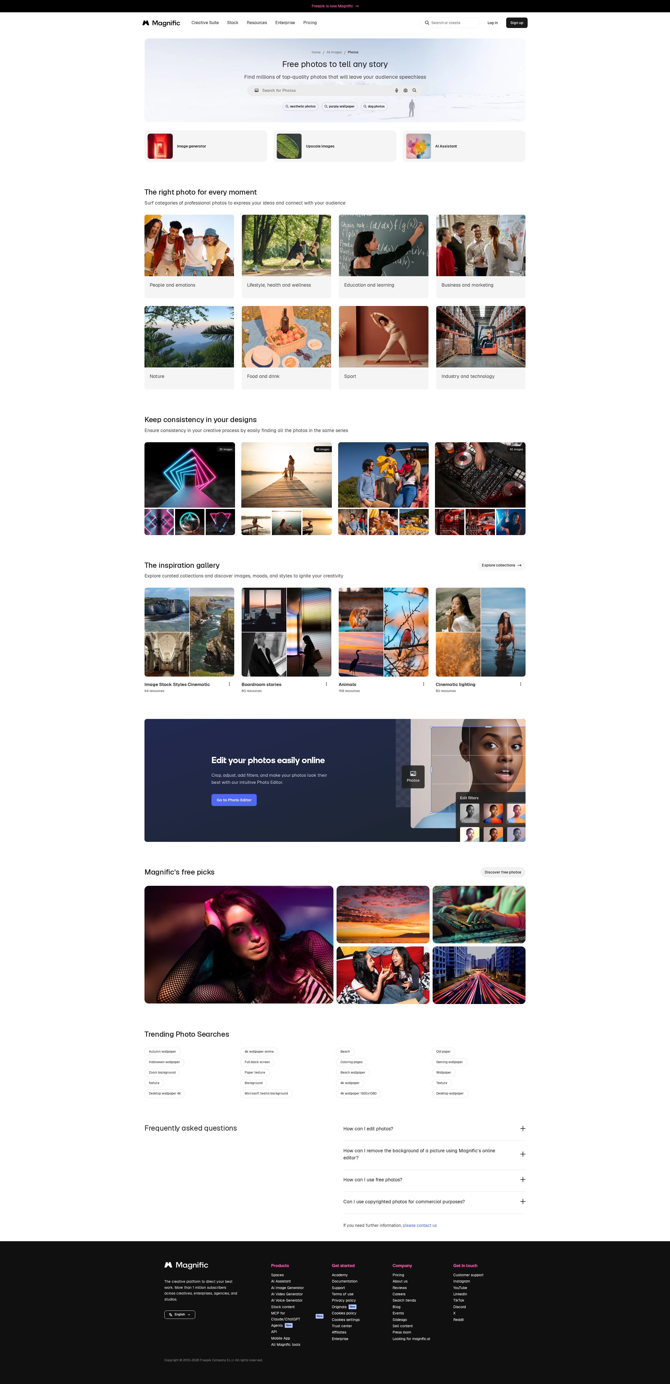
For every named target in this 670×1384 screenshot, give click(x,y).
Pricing (310, 23)
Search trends (404, 1300)
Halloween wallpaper (164, 1062)
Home (316, 52)
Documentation (345, 1281)
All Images (334, 52)
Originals (343, 1306)
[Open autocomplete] (254, 90)
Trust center (342, 1326)
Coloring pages (351, 1062)
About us (400, 1281)
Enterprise (340, 1338)
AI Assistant (281, 1281)
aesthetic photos (303, 106)
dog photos (376, 106)
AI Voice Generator (287, 1300)
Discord (459, 1306)
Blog (396, 1306)
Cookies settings (346, 1319)
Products (280, 1265)
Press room (402, 1332)
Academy (340, 1275)
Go (156, 993)
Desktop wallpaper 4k (165, 1093)
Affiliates (339, 1332)
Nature (154, 1083)
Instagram (461, 1281)
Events (398, 1313)
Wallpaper (443, 1072)
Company (402, 1265)
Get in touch (465, 1265)
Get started (343, 1265)
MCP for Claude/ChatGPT (296, 1316)
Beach (345, 1052)
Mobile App (280, 1338)
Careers (399, 1294)
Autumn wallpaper (162, 1052)
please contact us (420, 1225)
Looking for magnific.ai (411, 1338)
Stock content (283, 1306)
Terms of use (343, 1294)
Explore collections (498, 565)
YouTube (460, 1287)
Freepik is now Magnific (332, 6)
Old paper (443, 1052)
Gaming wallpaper (449, 1062)
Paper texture (255, 1072)
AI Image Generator (287, 1287)
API (274, 1331)
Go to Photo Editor (234, 799)
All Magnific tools (285, 1344)
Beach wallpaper (352, 1072)
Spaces (277, 1275)
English (180, 1314)
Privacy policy (344, 1300)
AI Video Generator (287, 1294)
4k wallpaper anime (259, 1052)
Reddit (458, 1319)
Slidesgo (400, 1319)
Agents (281, 1325)
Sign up (516, 22)
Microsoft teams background (266, 1093)
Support (338, 1287)
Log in (493, 22)
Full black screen (257, 1062)
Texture (441, 1083)
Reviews (400, 1287)
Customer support (468, 1275)
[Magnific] (186, 1266)
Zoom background (162, 1072)
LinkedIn (460, 1294)
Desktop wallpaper (450, 1093)
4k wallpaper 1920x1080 (358, 1093)
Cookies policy (344, 1313)
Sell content (403, 1326)
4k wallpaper (350, 1083)
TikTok (458, 1300)
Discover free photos (503, 872)
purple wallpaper (342, 106)
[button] (179, 1315)
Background (254, 1083)
